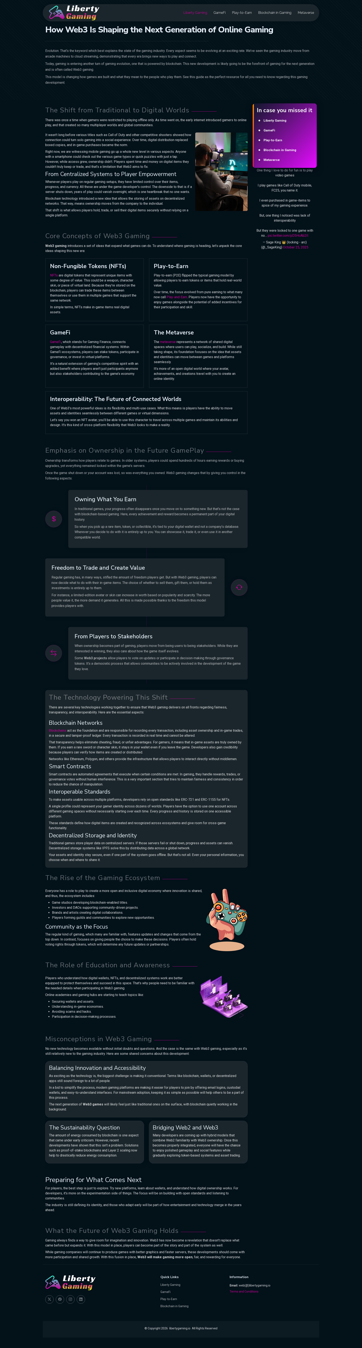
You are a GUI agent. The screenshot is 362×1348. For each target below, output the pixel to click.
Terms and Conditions (244, 1291)
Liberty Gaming (195, 13)
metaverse (168, 342)
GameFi (219, 13)
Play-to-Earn (242, 13)
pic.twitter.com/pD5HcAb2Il (288, 236)
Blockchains (57, 730)
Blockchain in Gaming (274, 13)
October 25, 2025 (295, 247)
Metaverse (306, 13)
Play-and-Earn (177, 297)
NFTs (54, 275)
